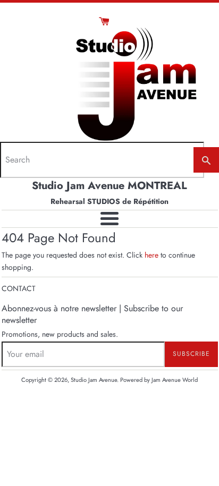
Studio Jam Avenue (94, 380)
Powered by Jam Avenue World (159, 380)
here (151, 255)
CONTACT (19, 288)
